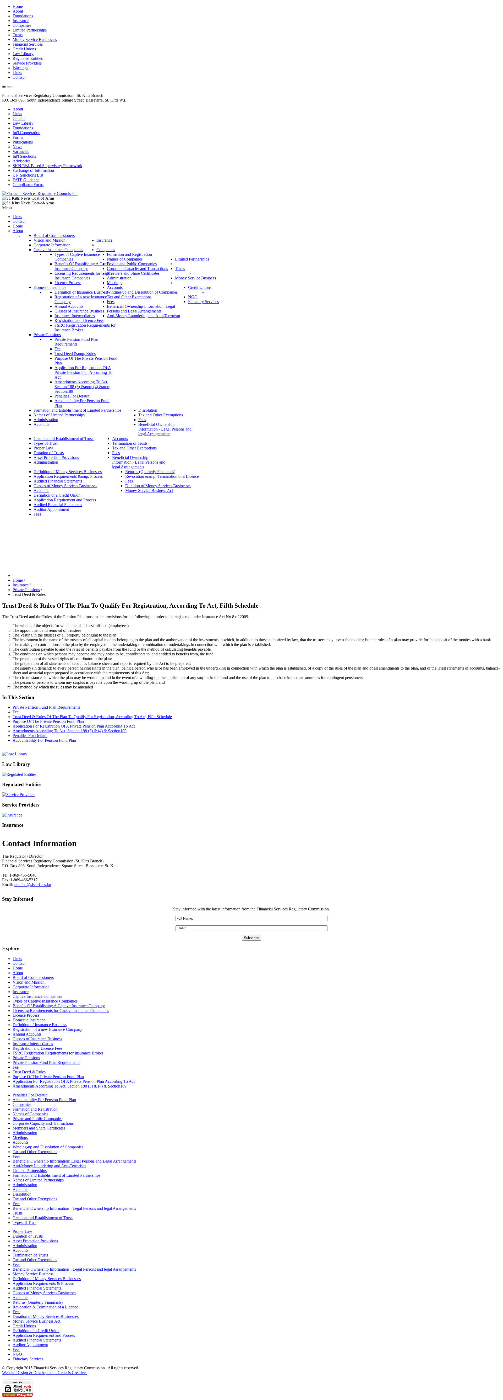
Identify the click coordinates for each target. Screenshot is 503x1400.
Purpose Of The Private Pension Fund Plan (48, 721)
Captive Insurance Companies (37, 996)
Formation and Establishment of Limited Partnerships (56, 1175)
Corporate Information (31, 987)
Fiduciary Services (28, 1359)
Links (17, 72)
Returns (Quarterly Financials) (38, 1302)
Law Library (23, 53)
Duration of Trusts (28, 1236)
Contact (19, 77)
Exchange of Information (33, 170)
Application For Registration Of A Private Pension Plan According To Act (74, 726)
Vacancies (21, 151)
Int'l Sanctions (24, 156)
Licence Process (26, 1015)
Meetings (20, 1137)
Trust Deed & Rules (29, 1072)
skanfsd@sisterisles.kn (32, 884)
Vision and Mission (29, 982)
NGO (17, 1354)
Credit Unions (24, 49)
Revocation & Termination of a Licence (45, 1307)
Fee (16, 712)
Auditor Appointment (30, 1345)
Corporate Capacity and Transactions (43, 1123)
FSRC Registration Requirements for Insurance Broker (58, 1053)
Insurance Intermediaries (33, 1043)
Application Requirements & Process (43, 1283)
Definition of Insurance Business (40, 1024)
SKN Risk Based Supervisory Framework (47, 165)
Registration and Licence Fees (37, 1048)
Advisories (21, 161)
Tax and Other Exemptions (35, 1151)
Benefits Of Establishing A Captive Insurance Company (59, 1006)
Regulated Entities (28, 58)
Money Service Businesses (35, 39)
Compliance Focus (28, 184)
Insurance (21, 20)
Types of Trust (24, 1222)
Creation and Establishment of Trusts (43, 1218)
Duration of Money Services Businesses (46, 1316)
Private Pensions (26, 1058)
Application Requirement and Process (44, 1335)
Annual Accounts (27, 1034)
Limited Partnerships (30, 30)
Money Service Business (33, 1274)
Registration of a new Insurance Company (47, 1029)
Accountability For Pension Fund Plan (44, 740)
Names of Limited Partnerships (38, 1180)
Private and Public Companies (37, 1118)
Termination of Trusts (30, 1255)
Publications (23, 142)
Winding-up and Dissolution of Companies (48, 1147)
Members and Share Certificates (39, 1128)
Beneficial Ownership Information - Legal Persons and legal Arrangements (74, 1208)
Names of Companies (30, 1114)
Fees (16, 1156)
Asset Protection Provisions (35, 1241)
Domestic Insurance (29, 1020)
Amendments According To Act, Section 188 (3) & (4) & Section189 (70, 731)
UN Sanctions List (28, 175)
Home (18, 6)
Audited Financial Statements (37, 1288)
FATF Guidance (26, 180)
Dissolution (22, 1194)
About (18, 11)
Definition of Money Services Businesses (47, 1278)
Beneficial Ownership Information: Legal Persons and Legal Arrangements (74, 1161)
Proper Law (22, 1231)
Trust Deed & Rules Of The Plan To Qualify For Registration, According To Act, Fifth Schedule (92, 716)
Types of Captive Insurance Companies (45, 1001)
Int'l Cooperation (26, 132)
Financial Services (28, 44)
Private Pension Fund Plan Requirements (46, 707)
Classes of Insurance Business (37, 1039)
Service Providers (27, 63)
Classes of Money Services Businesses (44, 1293)
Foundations (23, 16)
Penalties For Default (30, 735)
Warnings (20, 68)
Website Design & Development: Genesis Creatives (44, 1372)
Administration (25, 1133)
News (17, 147)
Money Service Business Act (36, 1321)
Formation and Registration (35, 1109)
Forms (18, 137)
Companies (22, 25)
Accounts (20, 1142)
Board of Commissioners (33, 977)
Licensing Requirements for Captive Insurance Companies (61, 1010)
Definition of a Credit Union (36, 1330)
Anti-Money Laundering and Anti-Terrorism (49, 1166)
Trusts (18, 35)
